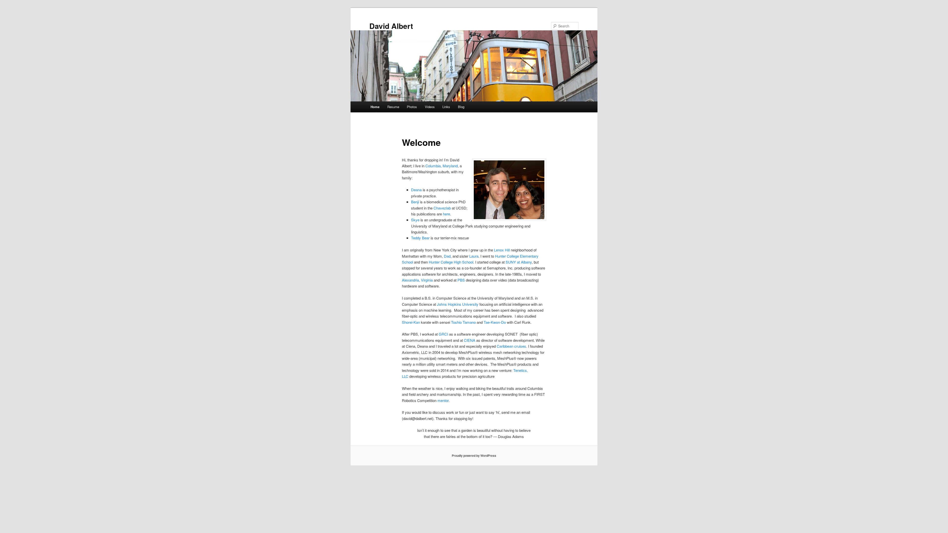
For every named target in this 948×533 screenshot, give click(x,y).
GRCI (444, 334)
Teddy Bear (420, 237)
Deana (416, 189)
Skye (415, 219)
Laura (473, 256)
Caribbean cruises (511, 346)
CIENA (470, 340)
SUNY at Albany (519, 262)
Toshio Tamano (463, 322)
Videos (430, 106)
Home (375, 106)
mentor (443, 400)
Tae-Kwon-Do (495, 322)
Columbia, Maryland (441, 165)
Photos (412, 106)
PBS (461, 280)
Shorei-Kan (411, 322)
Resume (393, 106)
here (446, 213)
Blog (461, 106)
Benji (415, 201)
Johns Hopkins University (457, 304)
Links (446, 106)
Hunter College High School (451, 262)
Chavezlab (442, 207)
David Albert (391, 25)
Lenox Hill (502, 249)
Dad (447, 256)
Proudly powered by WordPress (474, 455)
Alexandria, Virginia (417, 280)
